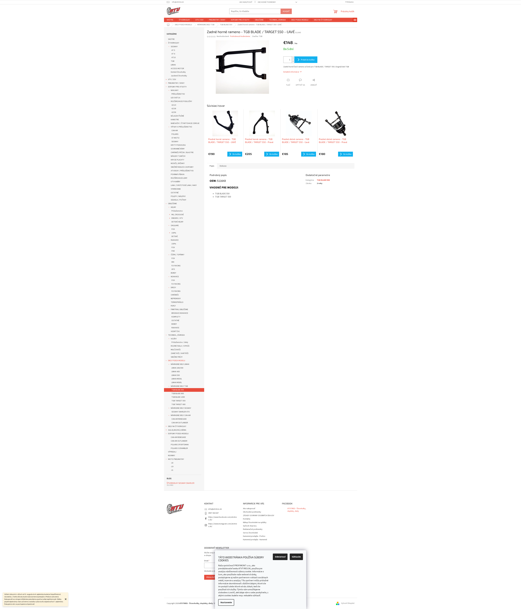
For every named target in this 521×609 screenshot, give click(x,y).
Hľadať (286, 11)
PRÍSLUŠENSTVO (178, 94)
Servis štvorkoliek (250, 532)
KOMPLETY (175, 316)
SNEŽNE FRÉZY (177, 357)
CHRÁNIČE (175, 295)
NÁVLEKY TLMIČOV (178, 156)
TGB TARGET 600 (178, 404)
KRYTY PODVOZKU (178, 145)
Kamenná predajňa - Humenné (255, 539)
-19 (172, 466)
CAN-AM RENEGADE (179, 419)
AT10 (173, 57)
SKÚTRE (171, 39)
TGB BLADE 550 (177, 390)
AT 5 (173, 50)
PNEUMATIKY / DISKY (176, 83)
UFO (173, 269)
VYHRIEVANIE (176, 189)
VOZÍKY (174, 338)
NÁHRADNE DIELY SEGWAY (181, 408)
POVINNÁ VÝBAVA (177, 174)
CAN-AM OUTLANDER (179, 422)
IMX (172, 262)
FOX (173, 229)
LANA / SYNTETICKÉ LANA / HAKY (184, 185)
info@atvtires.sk (215, 509)
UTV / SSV (172, 79)
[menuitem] (170, 20)
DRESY (173, 287)
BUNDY (173, 273)
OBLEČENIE (172, 203)
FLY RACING (175, 265)
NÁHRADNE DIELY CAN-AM (181, 415)
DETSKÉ (174, 236)
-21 (172, 470)
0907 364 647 (213, 513)
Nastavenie (226, 602)
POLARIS (174, 134)
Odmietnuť (280, 556)
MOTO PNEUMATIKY (176, 459)
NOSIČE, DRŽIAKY (178, 163)
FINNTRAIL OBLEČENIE (179, 309)
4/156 (173, 112)
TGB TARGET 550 (178, 400)
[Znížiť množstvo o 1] (293, 61)
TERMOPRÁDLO (177, 302)
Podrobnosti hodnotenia (240, 36)
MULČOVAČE (176, 349)
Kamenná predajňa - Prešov (254, 536)
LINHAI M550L (176, 378)
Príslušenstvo (177, 211)
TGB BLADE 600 (177, 393)
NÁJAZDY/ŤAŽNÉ (177, 116)
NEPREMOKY (176, 298)
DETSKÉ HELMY (177, 221)
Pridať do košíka (308, 59)
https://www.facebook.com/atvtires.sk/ (222, 518)
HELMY (173, 207)
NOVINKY (171, 455)
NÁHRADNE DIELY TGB (179, 386)
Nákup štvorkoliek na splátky (254, 522)
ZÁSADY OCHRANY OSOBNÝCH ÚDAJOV (258, 515)
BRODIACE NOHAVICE (179, 313)
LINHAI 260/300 (177, 368)
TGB (172, 61)
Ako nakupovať (245, 2)
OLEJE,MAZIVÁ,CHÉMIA (177, 430)
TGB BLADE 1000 (178, 397)
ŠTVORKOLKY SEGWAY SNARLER (180, 483)
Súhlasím (296, 556)
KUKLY (173, 305)
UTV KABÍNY (175, 181)
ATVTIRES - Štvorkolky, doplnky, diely (296, 510)
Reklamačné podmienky (252, 529)
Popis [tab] (212, 166)
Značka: (257, 36)
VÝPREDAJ (172, 452)
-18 (172, 463)
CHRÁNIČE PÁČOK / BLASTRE (182, 152)
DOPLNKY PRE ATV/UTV (177, 86)
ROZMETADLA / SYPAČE (180, 346)
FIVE (173, 251)
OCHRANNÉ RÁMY (178, 148)
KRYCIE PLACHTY (177, 159)
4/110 (173, 105)
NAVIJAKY (174, 90)
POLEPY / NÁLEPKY (178, 196)
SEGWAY (174, 46)
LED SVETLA (175, 97)
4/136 (173, 108)
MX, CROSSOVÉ (177, 214)
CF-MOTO (175, 138)
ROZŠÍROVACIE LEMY (179, 178)
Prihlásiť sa (212, 577)
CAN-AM (174, 130)
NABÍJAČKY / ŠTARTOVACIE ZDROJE (185, 123)
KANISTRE (175, 119)
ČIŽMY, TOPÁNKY (177, 254)
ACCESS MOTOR (177, 68)
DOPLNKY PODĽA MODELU (178, 433)
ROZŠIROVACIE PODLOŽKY (181, 101)
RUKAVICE (175, 240)
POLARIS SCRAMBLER (179, 448)
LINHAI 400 (175, 371)
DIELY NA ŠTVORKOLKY (177, 426)
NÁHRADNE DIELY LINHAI (180, 364)
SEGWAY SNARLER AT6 (180, 411)
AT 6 (173, 53)
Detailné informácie (291, 72)
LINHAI (173, 65)
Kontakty (246, 519)
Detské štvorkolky (178, 72)
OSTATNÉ (175, 192)
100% (173, 233)
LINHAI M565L (176, 382)
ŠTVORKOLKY (173, 43)
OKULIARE (175, 225)
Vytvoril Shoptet (347, 603)
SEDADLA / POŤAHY (178, 200)
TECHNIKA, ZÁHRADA (176, 335)
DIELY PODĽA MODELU (176, 360)
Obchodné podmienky (267, 2)
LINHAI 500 (175, 375)
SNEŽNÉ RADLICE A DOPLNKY (182, 167)
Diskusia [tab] (223, 166)
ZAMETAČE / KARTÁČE (180, 353)
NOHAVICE (175, 276)
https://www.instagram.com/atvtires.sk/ (222, 525)
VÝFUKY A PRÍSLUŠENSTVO (181, 127)
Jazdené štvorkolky (179, 75)
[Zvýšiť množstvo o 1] (293, 58)
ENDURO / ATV (177, 218)
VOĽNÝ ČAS (175, 331)
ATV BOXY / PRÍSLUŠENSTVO (182, 170)
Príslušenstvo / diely (179, 342)
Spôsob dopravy (250, 526)
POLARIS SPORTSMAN (180, 444)
